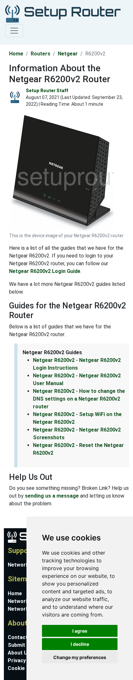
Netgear (68, 54)
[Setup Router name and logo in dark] (63, 13)
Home (16, 54)
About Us (19, 653)
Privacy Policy (25, 660)
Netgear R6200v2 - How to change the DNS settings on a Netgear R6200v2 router (79, 399)
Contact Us (22, 637)
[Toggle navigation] (14, 30)
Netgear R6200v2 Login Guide (44, 271)
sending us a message (52, 496)
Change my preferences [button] (79, 657)
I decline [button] (80, 644)
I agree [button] (79, 631)
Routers (40, 54)
